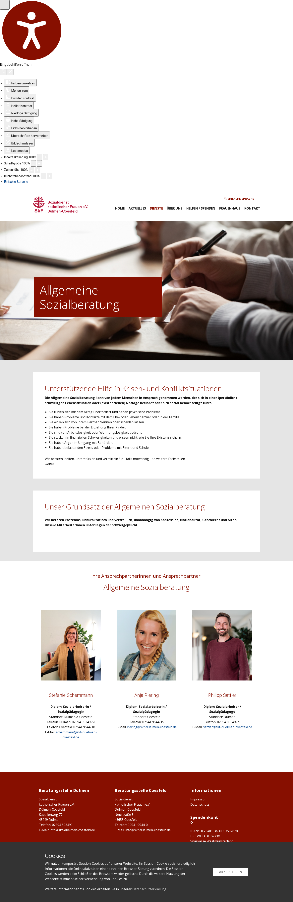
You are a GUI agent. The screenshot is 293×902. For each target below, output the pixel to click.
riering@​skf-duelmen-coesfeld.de (152, 727)
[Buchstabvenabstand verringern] (43, 176)
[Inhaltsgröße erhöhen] (45, 157)
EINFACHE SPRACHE (240, 199)
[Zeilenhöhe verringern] (31, 170)
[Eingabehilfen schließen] (11, 72)
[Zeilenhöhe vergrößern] (37, 170)
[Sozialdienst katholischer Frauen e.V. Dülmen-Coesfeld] (60, 205)
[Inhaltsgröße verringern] (39, 157)
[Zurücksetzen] (3, 72)
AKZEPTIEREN (230, 872)
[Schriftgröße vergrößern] (39, 163)
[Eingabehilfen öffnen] (5, 5)
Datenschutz (199, 804)
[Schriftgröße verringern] (33, 163)
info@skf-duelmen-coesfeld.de (72, 830)
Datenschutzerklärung (149, 889)
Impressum (198, 799)
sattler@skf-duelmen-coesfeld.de (227, 727)
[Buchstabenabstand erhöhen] (49, 176)
